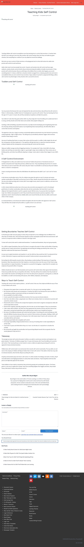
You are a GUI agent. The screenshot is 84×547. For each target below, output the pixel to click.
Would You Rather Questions (11, 508)
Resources (31, 511)
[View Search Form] (81, 2)
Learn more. (54, 441)
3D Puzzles (6, 491)
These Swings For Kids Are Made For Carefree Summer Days (15, 397)
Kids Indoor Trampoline (9, 523)
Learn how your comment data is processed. (32, 434)
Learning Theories (33, 508)
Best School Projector (9, 496)
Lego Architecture (8, 513)
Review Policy (5, 478)
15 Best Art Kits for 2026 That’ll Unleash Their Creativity (17, 460)
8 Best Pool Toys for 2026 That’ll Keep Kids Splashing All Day (18, 457)
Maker (30, 518)
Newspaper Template (9, 530)
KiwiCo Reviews (8, 493)
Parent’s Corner (33, 494)
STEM (30, 492)
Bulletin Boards (33, 489)
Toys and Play (32, 487)
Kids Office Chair (8, 519)
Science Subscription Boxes (63, 2)
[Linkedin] (51, 476)
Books (30, 516)
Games (31, 497)
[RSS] (47, 476)
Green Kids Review (8, 525)
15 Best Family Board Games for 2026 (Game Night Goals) (17, 449)
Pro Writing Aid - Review (10, 502)
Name (4, 431)
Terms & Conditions (7, 476)
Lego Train (6, 521)
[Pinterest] (31, 480)
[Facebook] (31, 476)
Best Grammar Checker (9, 506)
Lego (30, 501)
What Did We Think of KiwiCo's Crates (13, 511)
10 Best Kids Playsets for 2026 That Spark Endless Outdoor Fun (19, 453)
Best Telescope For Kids (10, 498)
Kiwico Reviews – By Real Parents (47, 2)
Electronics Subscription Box (11, 528)
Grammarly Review (8, 489)
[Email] (43, 476)
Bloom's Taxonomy (8, 504)
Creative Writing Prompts (35, 520)
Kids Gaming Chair (8, 500)
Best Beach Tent (8, 515)
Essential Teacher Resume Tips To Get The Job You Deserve (45, 397)
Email (23, 431)
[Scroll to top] (80, 540)
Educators (31, 499)
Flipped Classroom (33, 506)
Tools (30, 504)
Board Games (32, 513)
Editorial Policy (14, 478)
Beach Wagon (7, 517)
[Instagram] (39, 476)
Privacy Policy (16, 476)
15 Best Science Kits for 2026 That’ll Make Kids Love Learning (18, 464)
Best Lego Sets (75, 2)
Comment (5, 412)
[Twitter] (35, 476)
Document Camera (8, 487)
